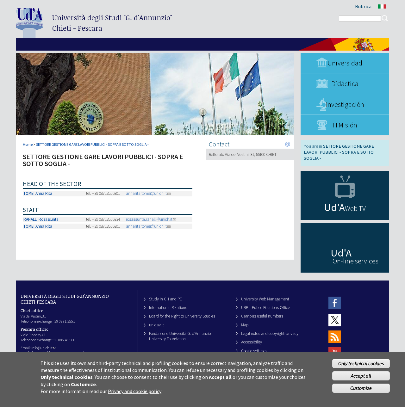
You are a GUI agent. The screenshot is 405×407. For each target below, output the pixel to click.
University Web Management (265, 299)
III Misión (345, 124)
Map (245, 325)
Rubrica (363, 6)
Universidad (344, 63)
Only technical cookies (361, 363)
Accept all (361, 376)
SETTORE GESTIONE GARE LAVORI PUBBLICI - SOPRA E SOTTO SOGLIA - (92, 144)
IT (382, 6)
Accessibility (251, 342)
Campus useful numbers (262, 316)
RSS (334, 336)
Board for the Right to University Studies (182, 316)
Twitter (334, 320)
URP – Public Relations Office (265, 307)
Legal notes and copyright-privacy (269, 333)
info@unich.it (42, 347)
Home (28, 144)
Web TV (355, 208)
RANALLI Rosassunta (41, 219)
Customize (361, 388)
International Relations (168, 307)
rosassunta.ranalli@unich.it (149, 219)
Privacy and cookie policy (134, 391)
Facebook (334, 303)
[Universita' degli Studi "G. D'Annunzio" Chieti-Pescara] (29, 35)
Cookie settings (253, 351)
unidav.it (156, 325)
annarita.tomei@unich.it (146, 193)
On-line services (355, 260)
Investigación (345, 104)
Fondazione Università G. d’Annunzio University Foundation (180, 336)
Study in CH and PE (165, 299)
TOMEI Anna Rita (37, 193)
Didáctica (344, 83)
